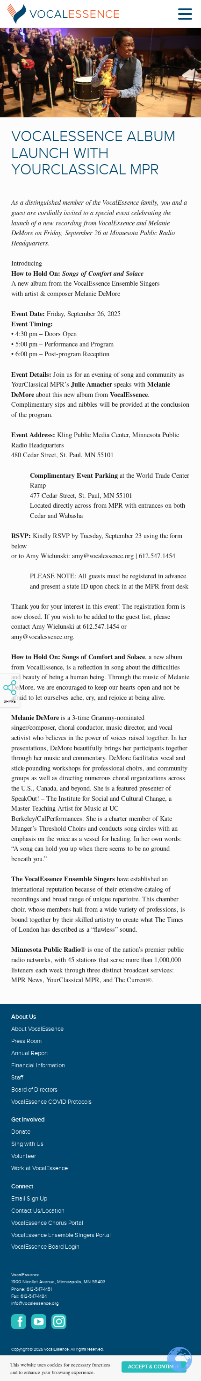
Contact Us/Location (38, 1211)
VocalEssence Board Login (45, 1247)
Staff (17, 1077)
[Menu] (187, 16)
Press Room (26, 1041)
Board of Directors (34, 1089)
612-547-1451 (39, 1289)
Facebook (18, 1321)
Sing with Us (27, 1144)
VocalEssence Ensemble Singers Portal (61, 1235)
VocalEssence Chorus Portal (47, 1223)
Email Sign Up (29, 1198)
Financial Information (38, 1065)
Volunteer (23, 1156)
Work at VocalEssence (39, 1168)
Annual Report (29, 1053)
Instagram (58, 1321)
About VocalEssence (37, 1029)
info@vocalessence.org (35, 1303)
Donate (20, 1132)
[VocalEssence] (63, 14)
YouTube (38, 1321)
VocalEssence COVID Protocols (51, 1102)
